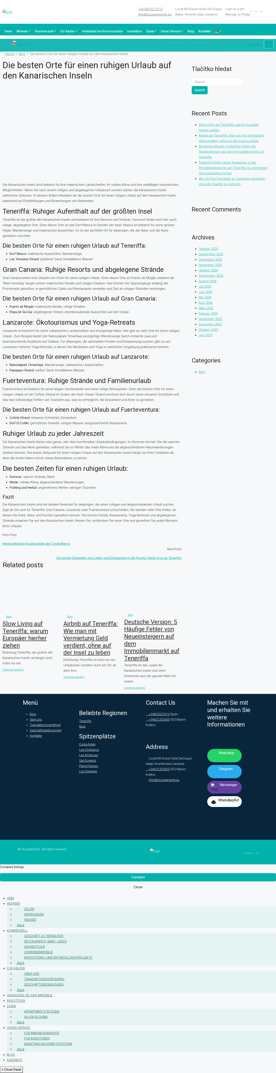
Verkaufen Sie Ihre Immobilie (102, 31)
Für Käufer (67, 31)
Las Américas (88, 755)
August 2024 (207, 281)
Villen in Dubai (35, 1017)
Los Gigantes (88, 771)
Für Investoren (36, 1038)
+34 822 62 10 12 (150, 9)
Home (9, 54)
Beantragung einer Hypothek (48, 1044)
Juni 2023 (205, 335)
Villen (29, 909)
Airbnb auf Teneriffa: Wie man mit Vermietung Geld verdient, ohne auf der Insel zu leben (90, 638)
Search (199, 90)
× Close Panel (11, 1069)
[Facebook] (251, 10)
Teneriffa (85, 721)
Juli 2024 (205, 286)
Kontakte (205, 31)
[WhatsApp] (272, 10)
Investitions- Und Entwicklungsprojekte (58, 958)
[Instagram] (261, 10)
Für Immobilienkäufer (41, 1033)
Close (138, 887)
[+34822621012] (269, 43)
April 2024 (206, 303)
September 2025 (211, 254)
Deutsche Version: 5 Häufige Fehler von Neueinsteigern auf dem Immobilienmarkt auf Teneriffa (231, 151)
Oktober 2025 (208, 249)
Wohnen (22, 31)
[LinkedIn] (256, 10)
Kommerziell (44, 31)
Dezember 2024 (210, 260)
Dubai (150, 31)
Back (20, 925)
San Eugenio (87, 760)
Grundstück (34, 947)
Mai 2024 (205, 297)
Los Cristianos (89, 750)
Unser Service (171, 31)
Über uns (36, 719)
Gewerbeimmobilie (38, 952)
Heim (8, 31)
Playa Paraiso (88, 766)
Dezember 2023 (210, 319)
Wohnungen (34, 914)
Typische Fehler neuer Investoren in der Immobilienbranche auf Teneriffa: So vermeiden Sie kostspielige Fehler (233, 168)
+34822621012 (158, 714)
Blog (191, 31)
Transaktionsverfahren (45, 725)
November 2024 (210, 265)
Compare (138, 877)
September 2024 (211, 276)
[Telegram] (267, 10)
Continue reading (13, 669)
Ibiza (82, 726)
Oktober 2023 (208, 330)
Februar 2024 (208, 313)
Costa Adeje (87, 744)
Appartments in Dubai (41, 1011)
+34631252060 (158, 719)
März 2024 (206, 308)
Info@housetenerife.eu (155, 14)
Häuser (30, 920)
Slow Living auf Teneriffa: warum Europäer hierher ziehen (25, 634)
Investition (134, 31)
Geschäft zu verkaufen (43, 936)
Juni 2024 (205, 292)
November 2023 (210, 324)
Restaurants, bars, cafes (45, 941)
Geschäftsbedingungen (45, 730)
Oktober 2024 (208, 270)
